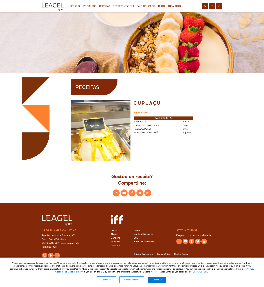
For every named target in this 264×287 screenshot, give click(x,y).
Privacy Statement (143, 254)
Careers (115, 237)
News (137, 230)
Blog (161, 6)
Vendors (115, 241)
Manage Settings (131, 279)
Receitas (104, 6)
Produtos (89, 6)
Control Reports (143, 234)
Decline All (106, 279)
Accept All (157, 279)
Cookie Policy (181, 254)
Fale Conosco (146, 6)
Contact (115, 245)
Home (114, 230)
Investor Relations (144, 241)
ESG (136, 237)
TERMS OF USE (199, 272)
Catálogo (174, 6)
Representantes (123, 6)
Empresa (75, 6)
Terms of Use (163, 254)
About (114, 234)
